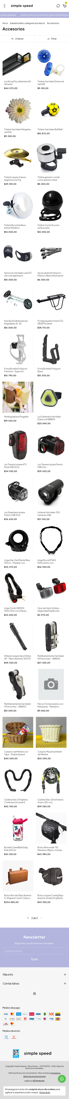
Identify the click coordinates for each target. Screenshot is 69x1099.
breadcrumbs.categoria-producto (27, 23)
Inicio (5, 23)
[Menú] (5, 6)
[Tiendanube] (34, 1081)
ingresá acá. (55, 1073)
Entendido (45, 1092)
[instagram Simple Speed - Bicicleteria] (34, 993)
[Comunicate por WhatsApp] (62, 1079)
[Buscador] (58, 6)
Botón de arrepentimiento (34, 1076)
